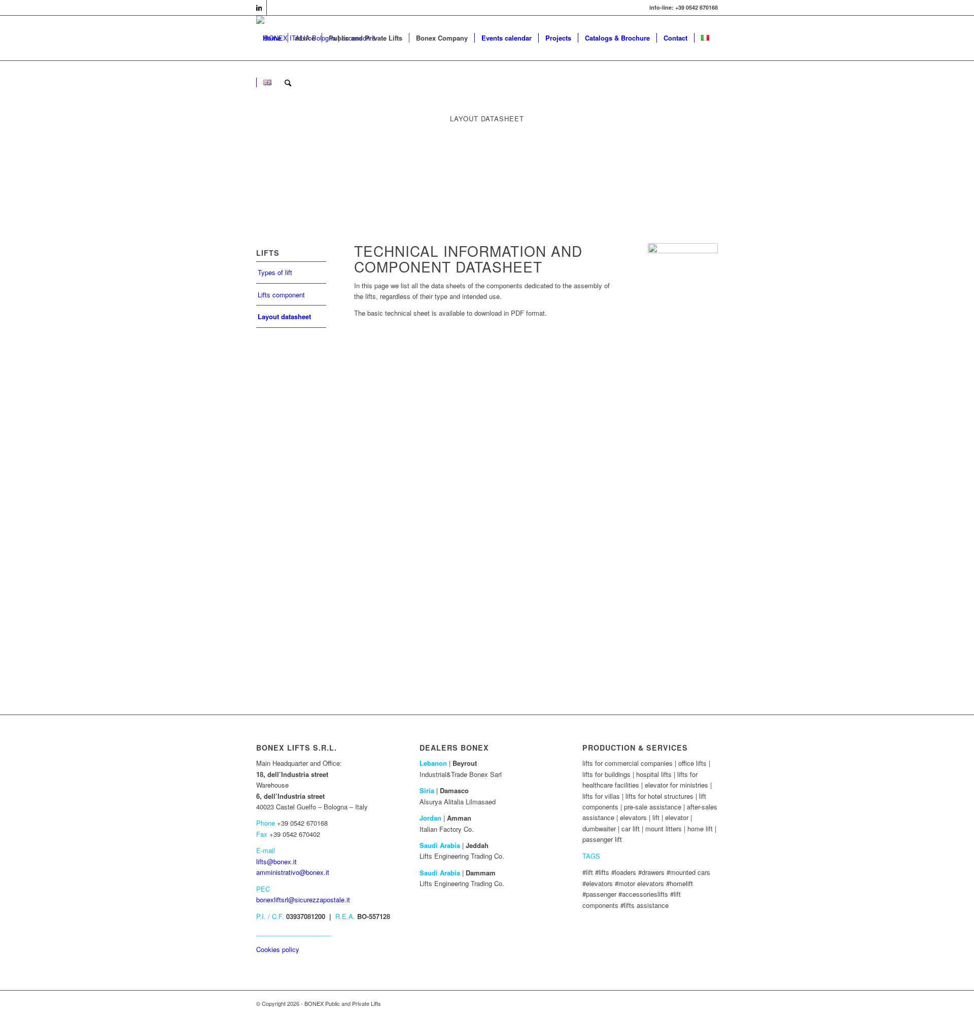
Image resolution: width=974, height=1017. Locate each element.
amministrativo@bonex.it (292, 872)
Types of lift (275, 272)
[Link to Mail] (274, 7)
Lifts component (281, 294)
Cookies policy (277, 949)
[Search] (288, 82)
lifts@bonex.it (276, 861)
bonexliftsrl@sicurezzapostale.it (303, 899)
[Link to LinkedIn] (259, 7)
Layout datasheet (284, 316)
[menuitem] (272, 38)
